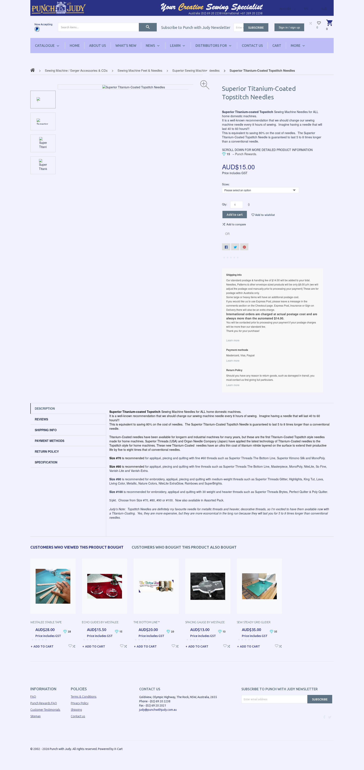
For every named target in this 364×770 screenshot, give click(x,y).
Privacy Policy (79, 703)
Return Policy (47, 451)
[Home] (58, 7)
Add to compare (236, 224)
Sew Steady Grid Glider (253, 622)
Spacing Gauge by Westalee (205, 622)
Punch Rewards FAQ (43, 703)
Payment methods (49, 441)
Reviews (41, 419)
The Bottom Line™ (147, 622)
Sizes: (226, 184)
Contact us (78, 716)
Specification (46, 462)
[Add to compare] (74, 645)
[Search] (148, 27)
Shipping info (46, 430)
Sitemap (35, 716)
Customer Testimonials (45, 709)
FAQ (33, 696)
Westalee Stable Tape (46, 622)
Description (45, 408)
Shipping (76, 709)
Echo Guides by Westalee (100, 622)
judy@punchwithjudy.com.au (158, 709)
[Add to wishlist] (70, 645)
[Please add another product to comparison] (310, 23)
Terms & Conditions (83, 696)
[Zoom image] (204, 84)
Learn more (233, 340)
